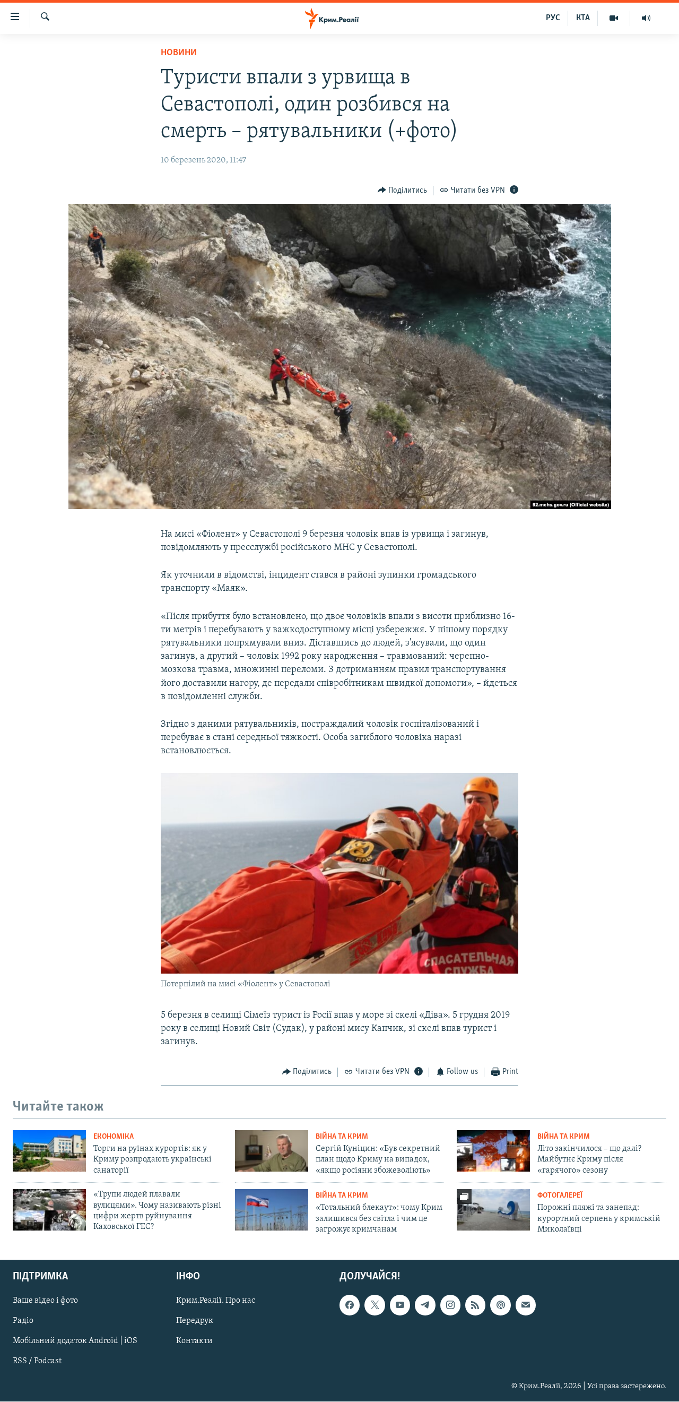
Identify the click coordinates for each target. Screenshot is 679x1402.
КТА (583, 18)
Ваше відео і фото (45, 1300)
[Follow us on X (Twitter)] (374, 1305)
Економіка (113, 1137)
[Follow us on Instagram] (450, 1305)
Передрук (194, 1321)
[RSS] (475, 1305)
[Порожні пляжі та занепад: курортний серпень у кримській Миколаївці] (493, 1210)
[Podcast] (500, 1305)
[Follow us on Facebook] (350, 1305)
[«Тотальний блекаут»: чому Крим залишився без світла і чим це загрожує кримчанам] (271, 1210)
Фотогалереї (559, 1196)
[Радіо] (646, 18)
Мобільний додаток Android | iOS (75, 1341)
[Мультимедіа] (614, 18)
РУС (553, 18)
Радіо (23, 1321)
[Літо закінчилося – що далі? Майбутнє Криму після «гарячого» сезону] (493, 1151)
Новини (179, 53)
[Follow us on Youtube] (400, 1305)
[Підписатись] (526, 1305)
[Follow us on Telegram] (425, 1305)
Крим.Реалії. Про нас (215, 1300)
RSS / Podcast (37, 1361)
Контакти (194, 1341)
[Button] (403, 190)
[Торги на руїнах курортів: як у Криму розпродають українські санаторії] (49, 1151)
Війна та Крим (342, 1137)
